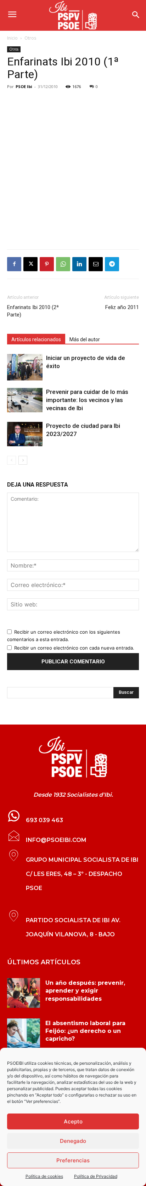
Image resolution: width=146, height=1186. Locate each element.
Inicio (12, 38)
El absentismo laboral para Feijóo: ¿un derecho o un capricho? (85, 1031)
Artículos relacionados (36, 339)
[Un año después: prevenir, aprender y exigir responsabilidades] (23, 993)
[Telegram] (112, 264)
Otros (30, 38)
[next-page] (22, 460)
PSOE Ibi (24, 86)
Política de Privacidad (95, 1176)
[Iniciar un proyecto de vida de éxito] (25, 367)
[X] (30, 264)
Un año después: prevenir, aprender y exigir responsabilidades (85, 990)
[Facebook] (14, 264)
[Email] (96, 264)
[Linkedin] (79, 264)
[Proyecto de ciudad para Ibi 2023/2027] (25, 434)
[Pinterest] (47, 264)
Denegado (73, 1141)
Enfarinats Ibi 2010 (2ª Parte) (33, 311)
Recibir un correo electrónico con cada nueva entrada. (74, 648)
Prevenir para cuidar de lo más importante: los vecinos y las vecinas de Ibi (87, 400)
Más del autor (84, 339)
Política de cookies (44, 1176)
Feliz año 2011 (122, 307)
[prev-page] (11, 460)
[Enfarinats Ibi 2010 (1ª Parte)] (73, 757)
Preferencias (73, 1160)
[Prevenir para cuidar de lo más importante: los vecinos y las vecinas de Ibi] (25, 400)
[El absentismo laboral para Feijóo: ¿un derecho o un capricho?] (23, 1033)
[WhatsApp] (63, 264)
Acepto (73, 1121)
